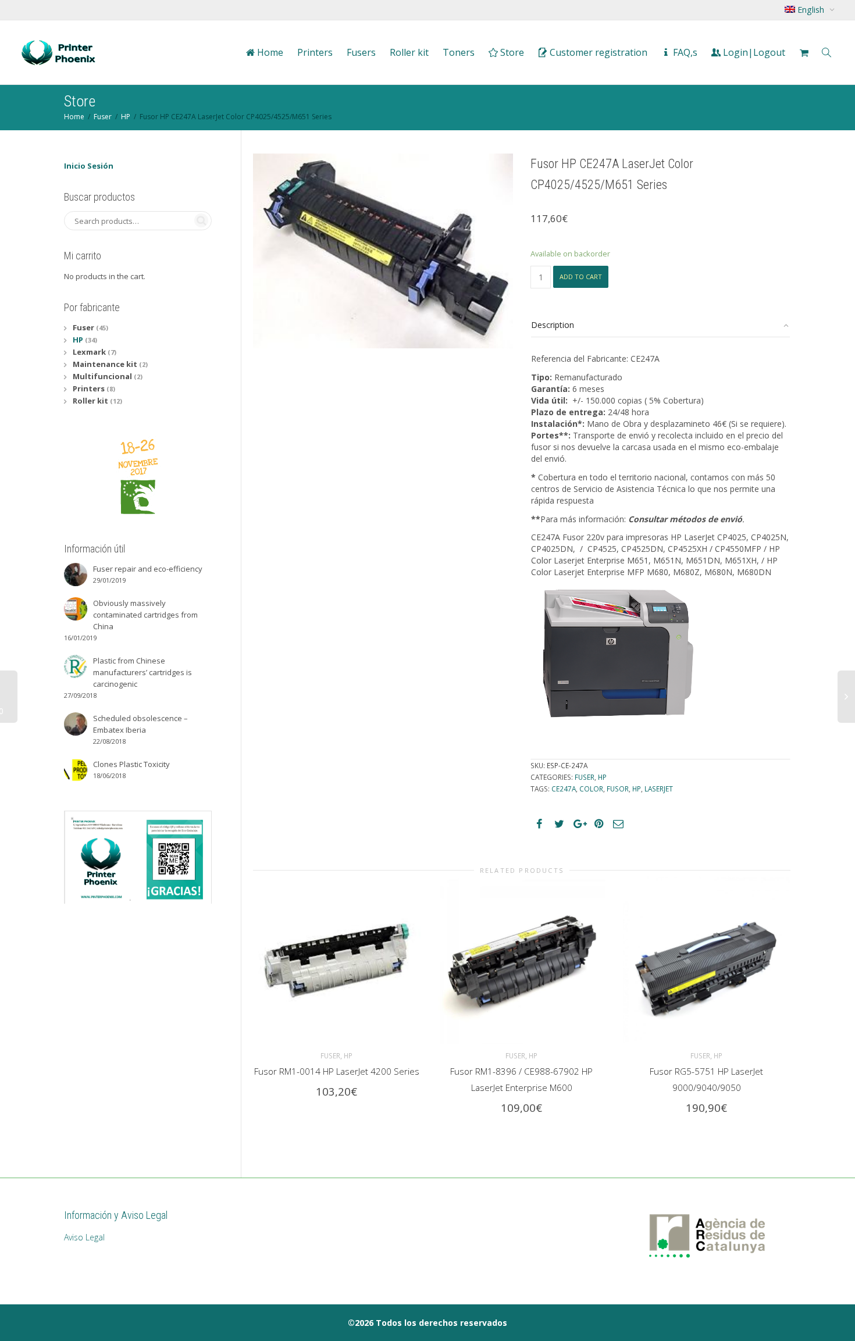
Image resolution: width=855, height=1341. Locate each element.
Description (552, 324)
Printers (315, 52)
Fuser (103, 117)
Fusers (361, 52)
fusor (618, 788)
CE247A (563, 788)
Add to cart (581, 276)
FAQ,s (684, 52)
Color (591, 788)
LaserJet (658, 788)
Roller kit (409, 52)
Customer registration (597, 52)
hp (636, 788)
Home (269, 52)
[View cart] (803, 52)
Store (511, 52)
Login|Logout (753, 52)
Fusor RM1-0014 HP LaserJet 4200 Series (336, 1071)
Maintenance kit (105, 364)
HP (125, 117)
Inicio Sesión (88, 166)
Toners (459, 52)
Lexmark (89, 352)
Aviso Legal (84, 1237)
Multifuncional (102, 376)
